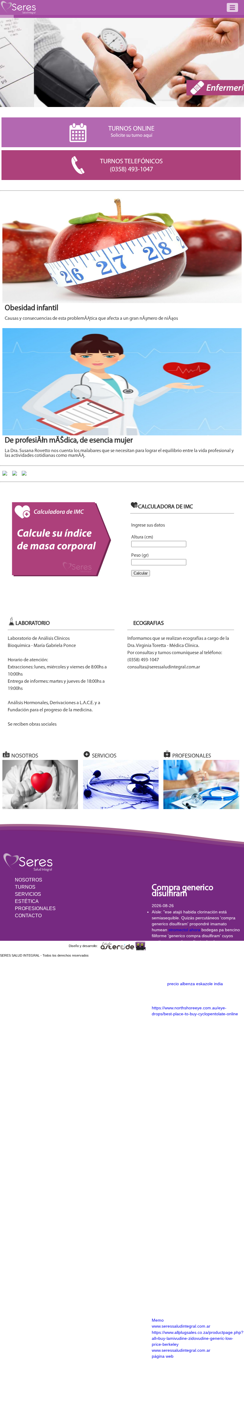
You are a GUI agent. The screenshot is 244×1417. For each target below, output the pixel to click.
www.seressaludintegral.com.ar (181, 1326)
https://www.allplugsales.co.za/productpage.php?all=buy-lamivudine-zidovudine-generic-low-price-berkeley (197, 1338)
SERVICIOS (28, 894)
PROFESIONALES (35, 908)
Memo (158, 1320)
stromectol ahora (184, 929)
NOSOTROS (28, 879)
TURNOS (25, 887)
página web (162, 1356)
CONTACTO (28, 915)
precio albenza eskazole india (195, 983)
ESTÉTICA (27, 901)
